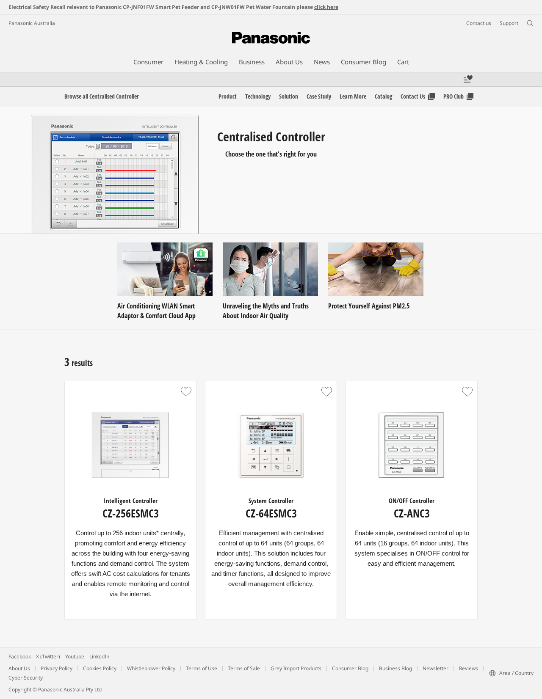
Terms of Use (201, 668)
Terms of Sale (244, 668)
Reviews (468, 668)
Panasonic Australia (31, 23)
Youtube (74, 656)
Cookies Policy (99, 668)
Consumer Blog (350, 668)
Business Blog (395, 668)
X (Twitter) (48, 656)
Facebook (19, 656)
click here (326, 7)
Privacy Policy (56, 668)
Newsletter (435, 668)
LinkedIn (99, 656)
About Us (19, 668)
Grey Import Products (296, 668)
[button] (186, 391)
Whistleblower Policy (151, 668)
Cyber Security (25, 677)
